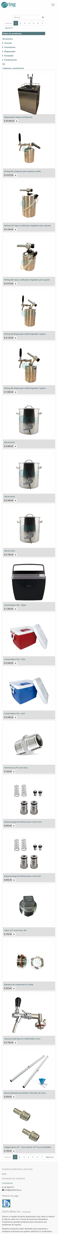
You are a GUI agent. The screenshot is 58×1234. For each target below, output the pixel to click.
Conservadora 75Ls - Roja (14, 659)
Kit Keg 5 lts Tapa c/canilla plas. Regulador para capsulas (27, 225)
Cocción (8, 43)
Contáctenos (7, 1183)
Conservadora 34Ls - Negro (15, 605)
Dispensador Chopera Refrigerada (18, 117)
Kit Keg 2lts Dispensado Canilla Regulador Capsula (24, 388)
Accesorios (7, 38)
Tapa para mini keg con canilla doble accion (22, 1038)
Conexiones (9, 47)
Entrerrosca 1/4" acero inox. (16, 767)
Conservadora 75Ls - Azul (14, 713)
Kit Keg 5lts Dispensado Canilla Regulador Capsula (24, 334)
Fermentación (10, 59)
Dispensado (9, 51)
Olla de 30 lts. (9, 551)
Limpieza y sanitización (13, 68)
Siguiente (9, 27)
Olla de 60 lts (9, 442)
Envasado (8, 55)
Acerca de (26, 1212)
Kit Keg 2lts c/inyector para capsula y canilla (22, 171)
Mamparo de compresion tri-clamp (18, 984)
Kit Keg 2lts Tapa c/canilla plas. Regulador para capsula (27, 280)
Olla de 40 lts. (9, 496)
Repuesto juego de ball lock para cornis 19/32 (23, 822)
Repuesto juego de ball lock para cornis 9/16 (22, 876)
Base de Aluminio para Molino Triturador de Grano (25, 1093)
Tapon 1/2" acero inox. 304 (15, 930)
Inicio (4, 1173)
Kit (3, 64)
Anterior (8, 23)
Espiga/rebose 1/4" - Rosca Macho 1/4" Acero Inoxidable (27, 1147)
